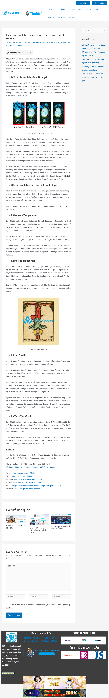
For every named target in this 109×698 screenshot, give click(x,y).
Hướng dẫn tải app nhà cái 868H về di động (37, 530)
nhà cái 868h (21, 45)
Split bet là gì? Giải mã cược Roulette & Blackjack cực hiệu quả (93, 77)
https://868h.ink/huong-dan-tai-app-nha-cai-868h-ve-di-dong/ (32, 467)
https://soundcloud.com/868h (23, 473)
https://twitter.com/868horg (22, 476)
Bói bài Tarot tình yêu (52, 43)
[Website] (61, 597)
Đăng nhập (99, 3)
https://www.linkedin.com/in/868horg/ (28, 482)
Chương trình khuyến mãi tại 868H (61, 527)
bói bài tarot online (20, 43)
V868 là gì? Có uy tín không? (15, 526)
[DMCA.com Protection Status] (8, 673)
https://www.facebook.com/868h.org (28, 479)
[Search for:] (94, 31)
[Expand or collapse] (30, 52)
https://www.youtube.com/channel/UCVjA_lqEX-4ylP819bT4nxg (37, 486)
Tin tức (8, 43)
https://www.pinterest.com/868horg (27, 489)
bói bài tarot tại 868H (36, 43)
